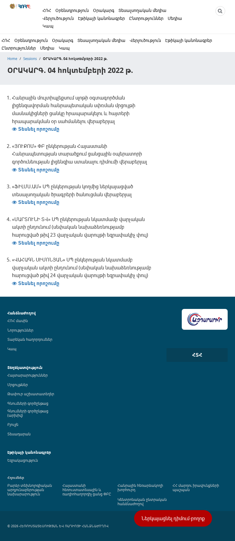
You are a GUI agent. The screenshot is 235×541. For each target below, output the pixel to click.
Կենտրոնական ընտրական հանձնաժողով (142, 501)
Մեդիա (175, 18)
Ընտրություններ (146, 18)
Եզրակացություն (22, 460)
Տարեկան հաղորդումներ (29, 339)
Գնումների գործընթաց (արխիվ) (27, 413)
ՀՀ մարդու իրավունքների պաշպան (196, 487)
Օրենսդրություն (72, 10)
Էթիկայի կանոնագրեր (101, 18)
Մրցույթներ (17, 384)
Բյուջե (12, 424)
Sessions (30, 58)
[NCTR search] (220, 11)
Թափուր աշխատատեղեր (30, 394)
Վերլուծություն (58, 18)
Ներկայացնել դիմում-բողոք (173, 518)
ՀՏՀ (197, 354)
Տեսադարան (19, 434)
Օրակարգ (103, 10)
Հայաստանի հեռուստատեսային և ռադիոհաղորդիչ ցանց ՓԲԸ (86, 489)
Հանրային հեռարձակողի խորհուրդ (140, 487)
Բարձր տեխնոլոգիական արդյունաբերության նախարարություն (29, 489)
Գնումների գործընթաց (27, 403)
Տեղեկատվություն (25, 367)
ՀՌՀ (47, 10)
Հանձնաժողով (21, 313)
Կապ (48, 26)
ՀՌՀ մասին (17, 320)
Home (12, 58)
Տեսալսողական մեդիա (142, 10)
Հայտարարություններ (27, 375)
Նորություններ (20, 330)
